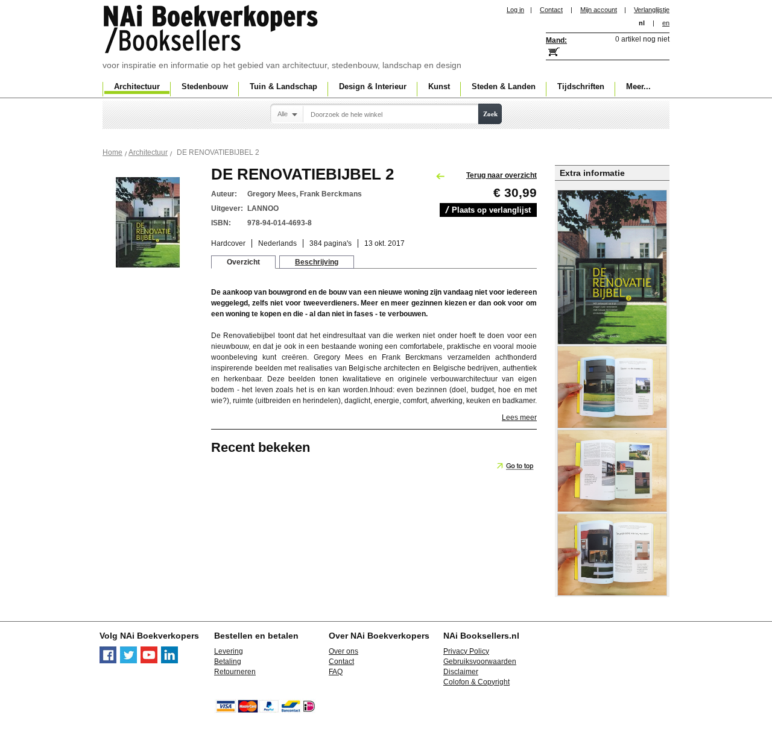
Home (112, 152)
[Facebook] (108, 661)
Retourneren (235, 672)
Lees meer (519, 417)
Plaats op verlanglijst (491, 209)
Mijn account (598, 9)
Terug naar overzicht (501, 175)
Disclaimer (460, 672)
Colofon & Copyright (476, 682)
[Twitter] (128, 661)
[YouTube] (149, 661)
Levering (228, 651)
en (665, 23)
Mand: (556, 40)
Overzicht (243, 262)
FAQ (336, 672)
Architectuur (148, 152)
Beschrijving (316, 262)
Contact (551, 9)
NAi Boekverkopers (212, 30)
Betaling (227, 661)
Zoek (490, 113)
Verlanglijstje (651, 9)
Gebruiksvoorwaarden (479, 661)
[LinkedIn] (169, 661)
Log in (515, 9)
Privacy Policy (466, 651)
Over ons (343, 651)
